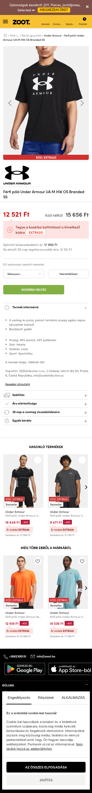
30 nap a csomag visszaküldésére (36, 412)
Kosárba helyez (33, 289)
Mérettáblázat (68, 274)
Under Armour (15, 512)
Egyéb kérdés (21, 420)
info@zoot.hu (46, 656)
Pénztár (83, 21)
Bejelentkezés (71, 24)
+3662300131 (17, 656)
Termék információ (25, 307)
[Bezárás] (87, 7)
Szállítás (18, 395)
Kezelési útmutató (17, 384)
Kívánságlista (58, 24)
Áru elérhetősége (24, 403)
